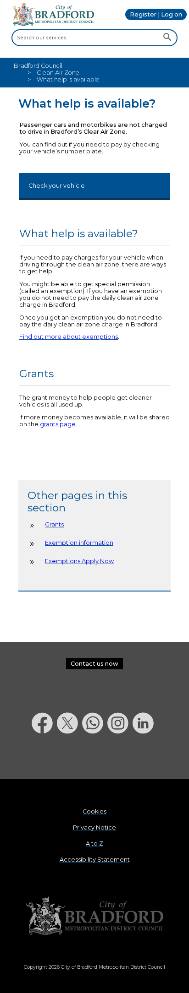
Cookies (94, 811)
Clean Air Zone (58, 72)
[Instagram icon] (120, 757)
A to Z (94, 843)
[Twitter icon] (69, 757)
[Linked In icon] (145, 757)
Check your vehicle (56, 185)
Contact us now (94, 663)
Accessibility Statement (95, 859)
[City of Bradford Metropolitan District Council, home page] (52, 23)
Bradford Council (38, 65)
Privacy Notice (94, 827)
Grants (54, 524)
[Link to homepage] (94, 916)
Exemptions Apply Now (79, 561)
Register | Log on (156, 14)
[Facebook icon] (44, 757)
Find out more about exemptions (68, 336)
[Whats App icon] (94, 757)
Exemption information (79, 542)
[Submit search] (167, 37)
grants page (58, 424)
